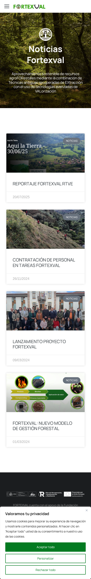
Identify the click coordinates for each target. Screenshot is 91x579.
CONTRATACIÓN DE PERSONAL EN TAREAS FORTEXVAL (44, 262)
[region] (45, 543)
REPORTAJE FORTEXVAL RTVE (43, 184)
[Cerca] (86, 510)
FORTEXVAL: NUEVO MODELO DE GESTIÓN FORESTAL (42, 425)
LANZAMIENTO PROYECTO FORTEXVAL (39, 344)
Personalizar (45, 558)
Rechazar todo (45, 570)
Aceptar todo (46, 547)
